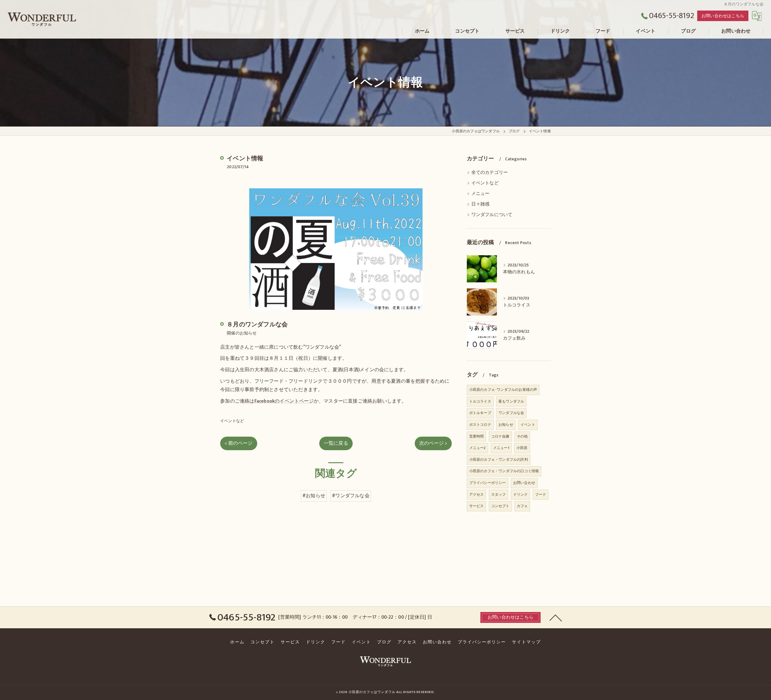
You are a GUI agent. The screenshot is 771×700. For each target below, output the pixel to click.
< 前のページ (238, 443)
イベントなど (232, 421)
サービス (476, 506)
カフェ (522, 506)
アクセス (476, 494)
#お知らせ (313, 496)
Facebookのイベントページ (284, 401)
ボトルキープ (480, 413)
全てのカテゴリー (489, 172)
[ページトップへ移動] (556, 617)
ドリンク (520, 494)
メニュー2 (477, 448)
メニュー (480, 193)
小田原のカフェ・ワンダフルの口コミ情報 (504, 471)
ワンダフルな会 (511, 413)
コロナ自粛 (500, 436)
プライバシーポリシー (487, 483)
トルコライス (480, 401)
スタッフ (498, 494)
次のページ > (433, 443)
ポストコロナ (480, 425)
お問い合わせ (524, 483)
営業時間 (476, 436)
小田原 (522, 448)
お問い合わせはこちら (722, 15)
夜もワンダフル (511, 401)
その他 (522, 436)
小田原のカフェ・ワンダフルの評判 (498, 460)
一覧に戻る (336, 443)
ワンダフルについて (492, 214)
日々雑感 (480, 204)
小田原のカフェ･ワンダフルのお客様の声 (503, 390)
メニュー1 (501, 448)
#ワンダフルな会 (351, 496)
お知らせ (505, 425)
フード (540, 494)
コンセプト (500, 506)
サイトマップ (526, 642)
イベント (527, 425)
